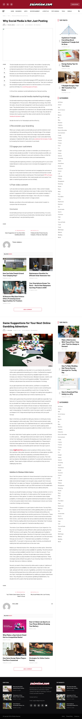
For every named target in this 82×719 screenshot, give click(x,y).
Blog (59, 120)
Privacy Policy (69, 716)
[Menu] (3, 11)
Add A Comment (27, 309)
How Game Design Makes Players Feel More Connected (14, 659)
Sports (59, 212)
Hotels (59, 166)
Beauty (59, 115)
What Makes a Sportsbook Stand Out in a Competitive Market (14, 636)
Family (59, 135)
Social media (61, 209)
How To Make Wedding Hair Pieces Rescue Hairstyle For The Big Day (69, 369)
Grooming (60, 158)
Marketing (60, 183)
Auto (59, 112)
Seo (59, 206)
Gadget (60, 150)
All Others (60, 102)
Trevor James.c (11, 24)
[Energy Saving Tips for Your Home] (68, 56)
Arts (25, 11)
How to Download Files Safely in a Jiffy (70, 393)
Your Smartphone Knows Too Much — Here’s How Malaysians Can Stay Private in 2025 (40, 285)
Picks (59, 199)
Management (61, 181)
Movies (59, 186)
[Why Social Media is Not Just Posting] (28, 44)
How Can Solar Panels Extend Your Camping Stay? (13, 274)
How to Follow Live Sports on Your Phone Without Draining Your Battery (39, 624)
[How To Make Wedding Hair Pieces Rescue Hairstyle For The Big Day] (68, 358)
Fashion (60, 138)
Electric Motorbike (62, 130)
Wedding (60, 234)
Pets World (55, 11)
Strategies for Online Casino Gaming (39, 659)
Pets (59, 194)
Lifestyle (46, 11)
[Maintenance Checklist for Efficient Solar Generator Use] (41, 264)
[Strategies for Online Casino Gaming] (41, 649)
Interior (60, 171)
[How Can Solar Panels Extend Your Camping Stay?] (14, 264)
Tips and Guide (61, 222)
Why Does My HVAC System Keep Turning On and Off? (19, 687)
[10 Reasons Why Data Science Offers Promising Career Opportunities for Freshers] (14, 287)
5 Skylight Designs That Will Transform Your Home (70, 88)
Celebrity (60, 125)
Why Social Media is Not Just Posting (40, 594)
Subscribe (75, 4)
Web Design (61, 229)
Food (59, 145)
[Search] (79, 11)
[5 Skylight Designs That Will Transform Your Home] (68, 77)
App (59, 107)
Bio (58, 117)
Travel (59, 227)
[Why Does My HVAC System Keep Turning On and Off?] (7, 689)
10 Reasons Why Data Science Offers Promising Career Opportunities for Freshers (13, 299)
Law (59, 173)
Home (12, 11)
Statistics (60, 214)
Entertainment (35, 11)
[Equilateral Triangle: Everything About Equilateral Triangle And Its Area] (68, 29)
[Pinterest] (4, 80)
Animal (59, 104)
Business (19, 11)
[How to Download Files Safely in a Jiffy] (68, 384)
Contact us (76, 716)
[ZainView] (41, 4)
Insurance (60, 168)
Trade (59, 224)
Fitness (60, 143)
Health (59, 161)
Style (59, 217)
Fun (59, 148)
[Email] (4, 84)
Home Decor (61, 163)
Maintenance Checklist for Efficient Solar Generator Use (39, 274)
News (59, 191)
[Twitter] (4, 72)
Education (60, 127)
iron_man (10, 330)
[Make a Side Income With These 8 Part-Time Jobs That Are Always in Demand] (68, 332)
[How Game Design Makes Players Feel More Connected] (14, 649)
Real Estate (61, 201)
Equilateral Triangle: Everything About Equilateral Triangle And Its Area (70, 41)
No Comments (30, 24)
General (60, 155)
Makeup (60, 178)
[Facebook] (4, 68)
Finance (60, 140)
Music (59, 189)
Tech (63, 11)
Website (60, 232)
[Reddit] (4, 76)
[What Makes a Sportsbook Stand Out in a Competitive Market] (14, 626)
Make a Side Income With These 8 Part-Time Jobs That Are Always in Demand (70, 343)
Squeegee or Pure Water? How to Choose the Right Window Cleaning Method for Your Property (19, 696)
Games (59, 153)
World (70, 11)
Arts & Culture (61, 109)
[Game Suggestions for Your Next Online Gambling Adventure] (28, 350)
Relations (60, 204)
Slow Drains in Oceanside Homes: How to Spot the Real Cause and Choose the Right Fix (19, 704)
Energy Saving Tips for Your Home (70, 65)
